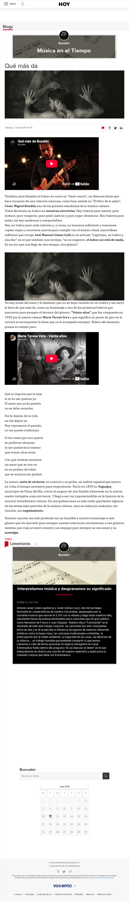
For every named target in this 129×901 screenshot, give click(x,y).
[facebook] (58, 871)
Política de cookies (104, 894)
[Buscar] (106, 776)
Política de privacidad (63, 894)
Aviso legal (29, 894)
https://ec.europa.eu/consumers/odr (101, 878)
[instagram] (70, 871)
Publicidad (79, 894)
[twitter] (64, 871)
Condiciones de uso (44, 894)
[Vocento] (64, 886)
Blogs (8, 27)
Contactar (18, 894)
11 (50, 816)
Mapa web (90, 894)
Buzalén (64, 43)
